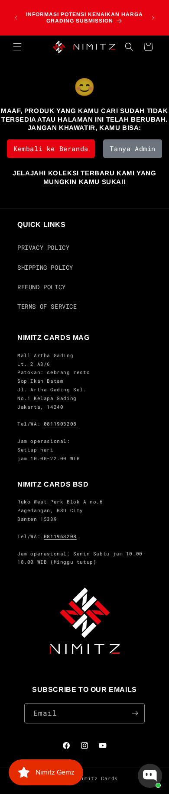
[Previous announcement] (16, 17)
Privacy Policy (43, 247)
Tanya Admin (133, 148)
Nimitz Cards (98, 778)
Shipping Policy (45, 267)
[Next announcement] (152, 17)
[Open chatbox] (150, 776)
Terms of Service (47, 306)
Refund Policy (41, 287)
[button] (17, 46)
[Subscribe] (134, 713)
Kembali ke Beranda (50, 148)
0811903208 (60, 423)
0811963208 (60, 536)
